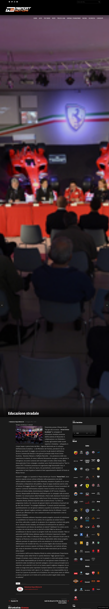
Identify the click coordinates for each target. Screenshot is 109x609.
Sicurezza (92, 18)
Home (35, 18)
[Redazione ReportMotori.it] (20, 591)
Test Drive (47, 18)
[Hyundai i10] (2, 304)
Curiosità (100, 18)
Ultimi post (23, 583)
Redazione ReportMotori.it (33, 587)
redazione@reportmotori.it (31, 589)
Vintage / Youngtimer (74, 18)
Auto (40, 18)
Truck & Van (61, 18)
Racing (84, 18)
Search (99, 2)
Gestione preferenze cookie (103, 607)
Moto (53, 18)
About (18, 583)
